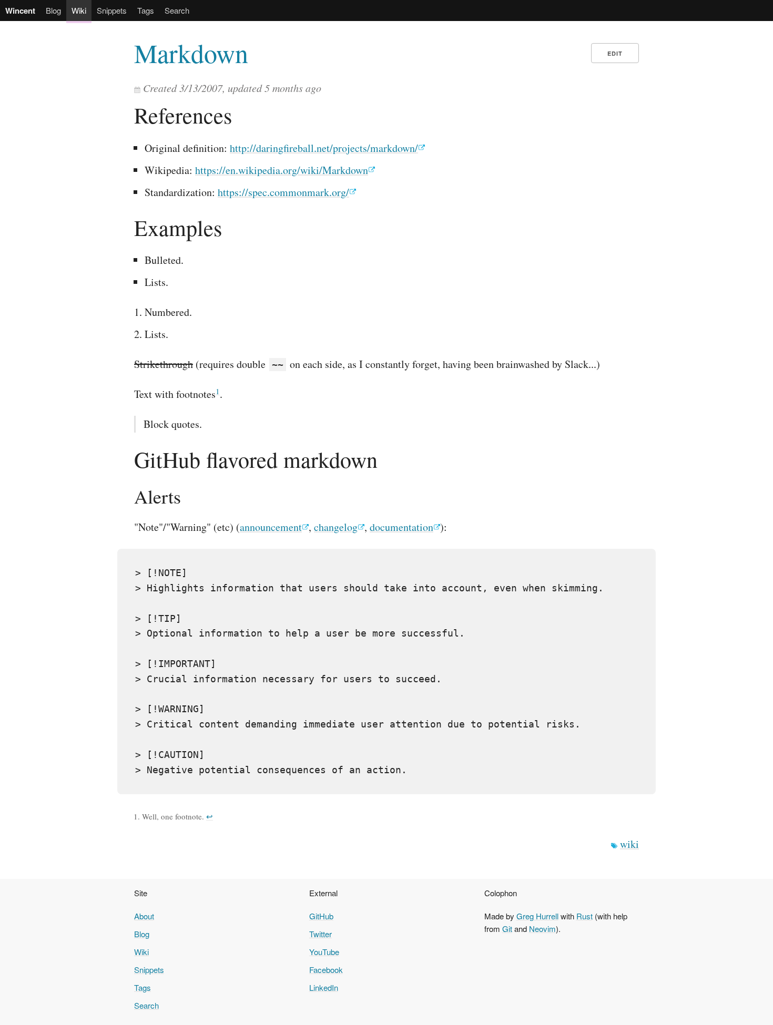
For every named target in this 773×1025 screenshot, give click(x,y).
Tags (145, 10)
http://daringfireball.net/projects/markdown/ (324, 148)
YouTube (324, 951)
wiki (629, 844)
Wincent (20, 10)
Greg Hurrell (537, 915)
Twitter (320, 933)
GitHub (321, 915)
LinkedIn (323, 987)
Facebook (326, 969)
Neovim (542, 928)
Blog (53, 10)
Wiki (79, 10)
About (144, 915)
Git (507, 928)
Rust (584, 915)
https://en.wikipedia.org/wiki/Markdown (281, 170)
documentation (401, 527)
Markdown (191, 53)
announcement (271, 527)
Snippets (112, 10)
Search (177, 10)
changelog (336, 527)
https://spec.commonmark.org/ (283, 192)
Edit (615, 53)
